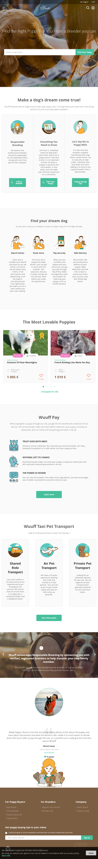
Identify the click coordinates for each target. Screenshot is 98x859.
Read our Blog (83, 811)
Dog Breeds (11, 807)
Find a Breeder (19, 182)
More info (6, 855)
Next (95, 654)
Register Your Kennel (51, 807)
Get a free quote (49, 618)
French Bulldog (59, 360)
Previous (3, 654)
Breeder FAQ (47, 811)
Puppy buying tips (80, 182)
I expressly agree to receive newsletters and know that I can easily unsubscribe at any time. (40, 832)
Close (91, 853)
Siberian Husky (12, 360)
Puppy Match (12, 818)
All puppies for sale (49, 391)
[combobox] (40, 52)
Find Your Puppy (84, 52)
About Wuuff (82, 807)
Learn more (49, 494)
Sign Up (87, 838)
